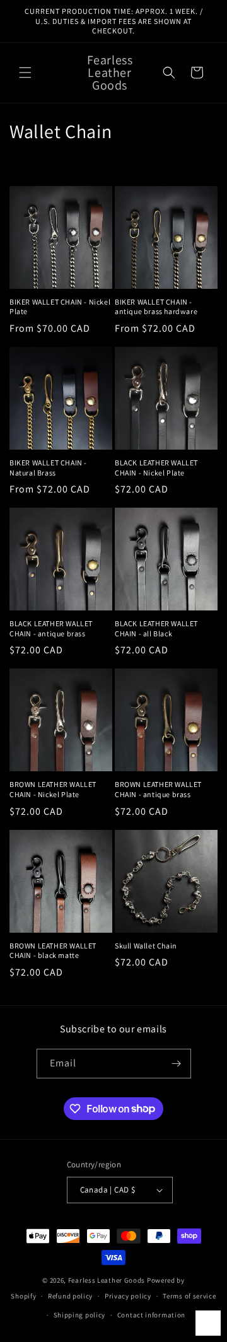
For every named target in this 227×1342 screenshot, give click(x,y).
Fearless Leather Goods (106, 1280)
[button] (25, 72)
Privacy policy (128, 1296)
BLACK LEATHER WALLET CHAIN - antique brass (51, 628)
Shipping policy (80, 1314)
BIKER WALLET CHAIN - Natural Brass (48, 467)
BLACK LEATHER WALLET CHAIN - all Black (156, 628)
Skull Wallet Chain (146, 945)
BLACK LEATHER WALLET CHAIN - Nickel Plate (156, 467)
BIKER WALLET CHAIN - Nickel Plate (59, 307)
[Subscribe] (176, 1063)
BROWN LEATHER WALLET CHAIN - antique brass (158, 789)
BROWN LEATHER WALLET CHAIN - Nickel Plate (52, 789)
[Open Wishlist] (208, 1323)
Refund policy (70, 1296)
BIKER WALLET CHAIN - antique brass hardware (156, 307)
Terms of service (189, 1296)
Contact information (151, 1314)
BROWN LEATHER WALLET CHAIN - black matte (52, 950)
